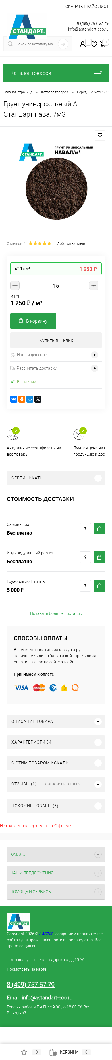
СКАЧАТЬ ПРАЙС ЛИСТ (87, 6)
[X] (37, 399)
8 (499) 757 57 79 (93, 23)
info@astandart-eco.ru (88, 29)
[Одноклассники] (21, 399)
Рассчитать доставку (37, 368)
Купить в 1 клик (56, 340)
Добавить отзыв (62, 783)
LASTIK (46, 933)
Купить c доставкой (99, 528)
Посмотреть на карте (26, 969)
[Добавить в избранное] (100, 135)
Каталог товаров (30, 73)
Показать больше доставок (56, 613)
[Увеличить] (56, 182)
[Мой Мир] (29, 399)
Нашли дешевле (32, 354)
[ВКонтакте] (13, 399)
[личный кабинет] (83, 46)
